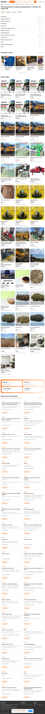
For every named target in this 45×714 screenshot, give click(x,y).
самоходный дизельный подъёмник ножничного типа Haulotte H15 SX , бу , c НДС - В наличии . (21, 243)
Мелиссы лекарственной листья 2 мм (35, 328)
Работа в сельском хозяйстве (6, 39)
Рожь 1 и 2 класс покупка (7, 629)
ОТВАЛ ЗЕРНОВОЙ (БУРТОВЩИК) (19, 264)
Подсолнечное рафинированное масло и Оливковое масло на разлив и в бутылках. (33, 403)
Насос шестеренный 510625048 (19, 200)
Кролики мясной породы (20, 348)
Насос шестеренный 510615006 (34, 200)
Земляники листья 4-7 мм (35, 306)
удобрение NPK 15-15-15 (7, 644)
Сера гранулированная (29, 509)
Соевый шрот (5, 539)
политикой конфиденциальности (18, 711)
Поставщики (7, 4)
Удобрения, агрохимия (5, 30)
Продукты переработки (5, 21)
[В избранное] (14, 95)
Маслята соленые (5, 553)
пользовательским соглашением (7, 708)
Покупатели (18, 4)
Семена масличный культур (8, 568)
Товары (2, 4)
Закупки (12, 4)
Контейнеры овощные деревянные (9, 584)
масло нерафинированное (29, 644)
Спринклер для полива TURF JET (21, 179)
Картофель (26, 418)
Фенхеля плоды (19, 327)
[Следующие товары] (43, 63)
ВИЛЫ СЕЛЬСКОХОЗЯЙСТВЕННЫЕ (6, 264)
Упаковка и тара (4, 37)
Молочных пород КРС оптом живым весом (11, 448)
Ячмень (25, 463)
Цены (23, 4)
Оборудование (4, 23)
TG (39, 704)
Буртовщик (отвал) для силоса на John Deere (34, 264)
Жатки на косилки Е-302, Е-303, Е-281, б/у (33, 658)
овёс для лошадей (6, 463)
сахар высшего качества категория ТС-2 (32, 448)
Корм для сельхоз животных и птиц (8, 28)
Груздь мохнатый (27, 539)
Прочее (2, 46)
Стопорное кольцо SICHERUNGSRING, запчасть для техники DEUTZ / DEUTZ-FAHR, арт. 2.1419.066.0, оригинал (6, 116)
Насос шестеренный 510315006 (19, 222)
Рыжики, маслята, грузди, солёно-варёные (33, 553)
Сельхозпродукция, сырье (6, 18)
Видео (32, 4)
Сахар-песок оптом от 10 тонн (8, 434)
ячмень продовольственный (30, 599)
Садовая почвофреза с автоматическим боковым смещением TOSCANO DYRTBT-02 (35, 179)
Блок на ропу (5, 673)
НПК (25, 629)
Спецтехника (3, 25)
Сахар (25, 673)
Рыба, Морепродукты (5, 32)
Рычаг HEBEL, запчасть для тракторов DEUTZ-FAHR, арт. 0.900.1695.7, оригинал (21, 116)
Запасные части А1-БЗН (7, 525)
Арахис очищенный (6, 599)
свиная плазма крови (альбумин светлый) (5, 307)
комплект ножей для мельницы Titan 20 (10, 477)
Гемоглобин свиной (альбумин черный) (19, 285)
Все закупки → (41, 397)
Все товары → (41, 52)
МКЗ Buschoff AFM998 (34, 115)
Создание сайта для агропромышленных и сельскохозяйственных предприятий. (5, 285)
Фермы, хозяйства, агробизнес (7, 44)
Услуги (2, 42)
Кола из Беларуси (28, 434)
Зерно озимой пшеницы (5, 348)
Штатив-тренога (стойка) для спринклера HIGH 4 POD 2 (6, 179)
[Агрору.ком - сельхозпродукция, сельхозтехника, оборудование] (5, 2)
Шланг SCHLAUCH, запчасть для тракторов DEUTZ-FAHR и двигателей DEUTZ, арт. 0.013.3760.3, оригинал (36, 95)
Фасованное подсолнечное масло (9, 687)
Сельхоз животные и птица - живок (7, 35)
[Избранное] (40, 2)
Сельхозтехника (4, 16)
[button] (35, 2)
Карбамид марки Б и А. (29, 493)
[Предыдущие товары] (2, 63)
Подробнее (5, 412)
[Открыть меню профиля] (43, 2)
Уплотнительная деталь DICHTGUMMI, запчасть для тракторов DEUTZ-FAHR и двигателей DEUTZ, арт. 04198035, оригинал (6, 95)
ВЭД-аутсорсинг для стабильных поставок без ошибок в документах (6, 370)
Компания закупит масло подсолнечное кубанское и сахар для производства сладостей (11, 404)
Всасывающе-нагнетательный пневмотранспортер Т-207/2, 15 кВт (6, 243)
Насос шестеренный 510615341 (34, 222)
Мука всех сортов (5, 658)
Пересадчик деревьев (34, 242)
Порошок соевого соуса (5, 199)
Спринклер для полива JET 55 (21, 157)
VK (34, 704)
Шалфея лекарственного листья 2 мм (5, 328)
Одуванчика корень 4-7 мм (21, 306)
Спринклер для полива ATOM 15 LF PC (36, 158)
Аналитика (27, 4)
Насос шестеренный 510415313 (5, 222)
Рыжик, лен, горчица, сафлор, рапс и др (32, 525)
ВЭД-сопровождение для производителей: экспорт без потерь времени (36, 349)
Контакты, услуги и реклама (26, 704)
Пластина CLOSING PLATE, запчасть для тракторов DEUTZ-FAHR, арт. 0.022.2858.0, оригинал (20, 95)
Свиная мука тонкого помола (36, 284)
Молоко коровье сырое (7, 614)
